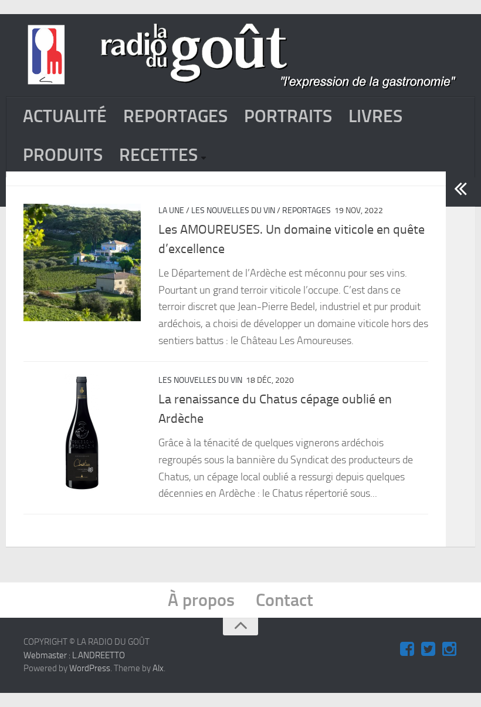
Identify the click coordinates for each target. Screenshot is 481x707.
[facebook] (407, 649)
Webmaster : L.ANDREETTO (74, 655)
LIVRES (375, 116)
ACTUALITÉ (65, 116)
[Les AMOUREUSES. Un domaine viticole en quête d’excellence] (82, 262)
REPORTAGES (175, 116)
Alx (158, 668)
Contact (284, 600)
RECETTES (158, 155)
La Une (171, 211)
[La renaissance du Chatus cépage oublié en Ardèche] (82, 432)
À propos (201, 600)
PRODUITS (63, 155)
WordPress (89, 668)
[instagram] (449, 649)
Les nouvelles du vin (233, 211)
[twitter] (428, 649)
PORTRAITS (288, 116)
